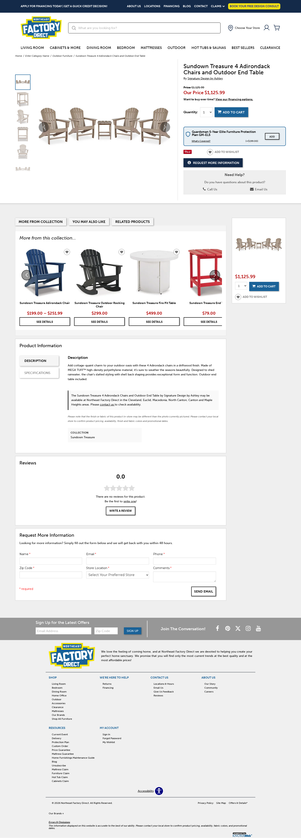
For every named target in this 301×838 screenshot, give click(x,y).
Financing (172, 6)
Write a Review (120, 511)
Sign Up (132, 631)
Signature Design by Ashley (205, 78)
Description (35, 361)
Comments (162, 568)
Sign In (106, 734)
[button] (243, 28)
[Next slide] (215, 275)
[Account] (266, 28)
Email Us (260, 189)
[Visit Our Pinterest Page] (228, 628)
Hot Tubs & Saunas (208, 48)
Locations (152, 6)
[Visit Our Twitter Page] (238, 628)
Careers (208, 691)
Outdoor (176, 48)
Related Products (132, 222)
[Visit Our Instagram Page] (248, 628)
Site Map (221, 803)
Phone (159, 554)
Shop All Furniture (62, 718)
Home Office (59, 695)
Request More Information (216, 163)
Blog (187, 6)
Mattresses (151, 48)
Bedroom (126, 48)
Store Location (97, 568)
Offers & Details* (238, 803)
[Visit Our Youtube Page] (258, 628)
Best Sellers (243, 48)
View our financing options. (234, 99)
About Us (134, 6)
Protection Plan (60, 742)
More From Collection (41, 222)
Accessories (58, 703)
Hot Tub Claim (60, 777)
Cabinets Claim (60, 781)
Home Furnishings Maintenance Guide (73, 757)
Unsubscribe (59, 765)
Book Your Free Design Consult (254, 6)
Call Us (211, 189)
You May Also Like (88, 222)
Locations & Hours (164, 683)
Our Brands (58, 715)
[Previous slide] (27, 275)
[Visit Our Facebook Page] (218, 628)
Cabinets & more (65, 48)
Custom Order (60, 746)
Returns (107, 683)
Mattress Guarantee (63, 753)
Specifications (37, 373)
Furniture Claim (60, 773)
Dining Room (99, 48)
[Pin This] (187, 153)
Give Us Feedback (164, 691)
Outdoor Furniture (62, 55)
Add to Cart (234, 112)
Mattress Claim (60, 769)
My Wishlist (109, 742)
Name (24, 554)
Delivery (56, 738)
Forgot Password (112, 738)
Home (18, 55)
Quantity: (190, 112)
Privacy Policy (205, 803)
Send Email (203, 591)
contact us (107, 404)
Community (211, 687)
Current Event (60, 734)
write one (129, 501)
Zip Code (26, 568)
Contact (201, 6)
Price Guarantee (61, 750)
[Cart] (276, 28)
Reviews (158, 695)
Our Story (209, 683)
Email (91, 554)
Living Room (32, 48)
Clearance (270, 48)
